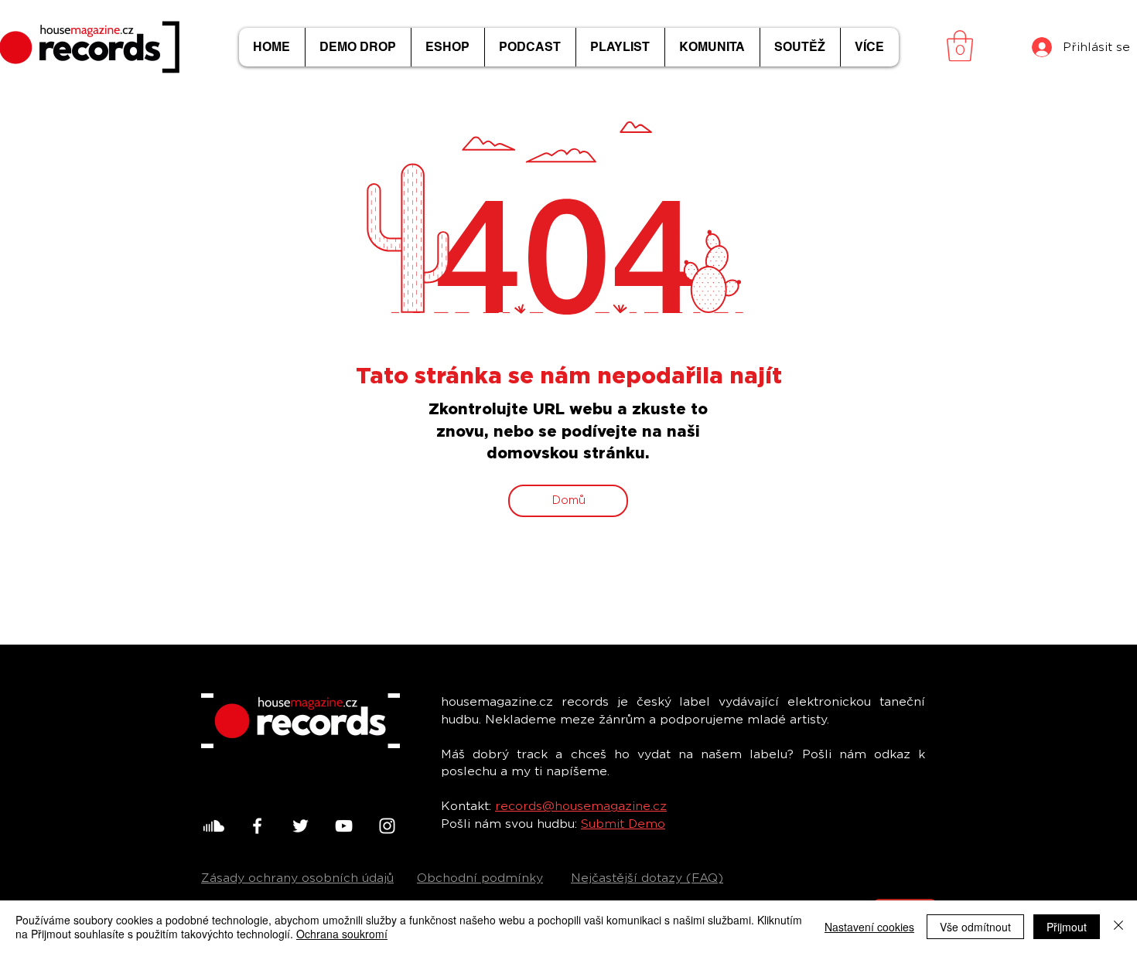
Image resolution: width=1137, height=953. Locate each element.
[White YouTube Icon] (343, 825)
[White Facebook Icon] (257, 825)
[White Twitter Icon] (300, 825)
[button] (960, 45)
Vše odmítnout (975, 926)
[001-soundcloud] (213, 825)
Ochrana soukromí (342, 933)
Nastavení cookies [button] (869, 926)
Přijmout (1067, 926)
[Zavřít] (1118, 927)
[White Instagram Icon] (387, 825)
